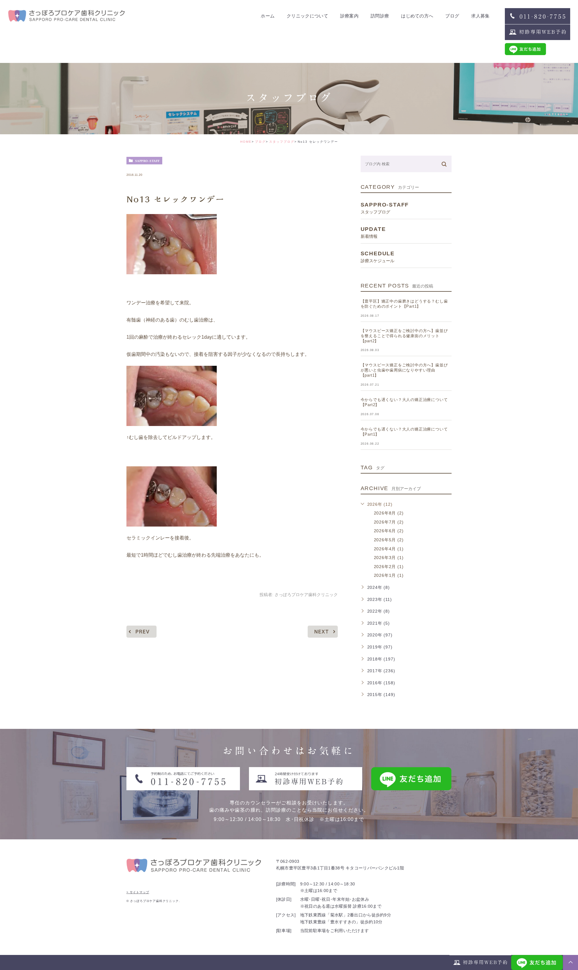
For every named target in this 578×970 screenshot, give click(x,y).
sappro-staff (147, 160)
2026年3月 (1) (389, 557)
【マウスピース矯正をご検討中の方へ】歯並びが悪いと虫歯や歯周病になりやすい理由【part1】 (404, 370)
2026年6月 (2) (389, 530)
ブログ (260, 141)
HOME (246, 141)
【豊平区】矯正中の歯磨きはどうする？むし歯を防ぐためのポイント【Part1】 (404, 304)
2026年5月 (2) (389, 539)
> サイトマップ (137, 892)
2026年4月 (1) (389, 548)
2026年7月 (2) (389, 522)
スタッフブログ (281, 141)
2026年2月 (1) (389, 566)
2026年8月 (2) (389, 513)
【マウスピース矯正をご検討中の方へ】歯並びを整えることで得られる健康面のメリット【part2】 (404, 335)
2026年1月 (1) (389, 575)
